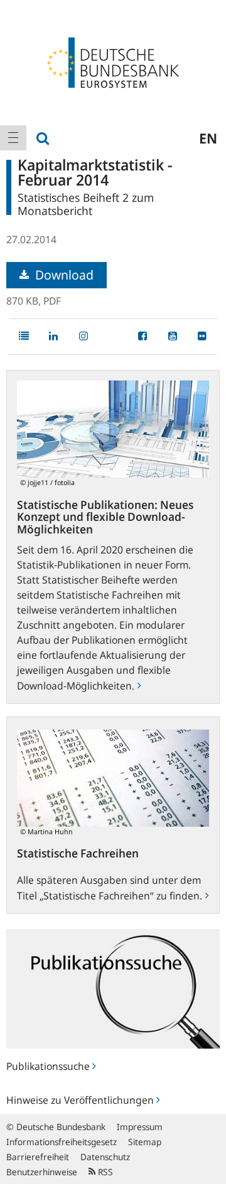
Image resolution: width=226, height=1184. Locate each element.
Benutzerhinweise (41, 1172)
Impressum (140, 1127)
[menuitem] (13, 137)
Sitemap (144, 1142)
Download (63, 274)
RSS (104, 1172)
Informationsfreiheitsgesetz (61, 1142)
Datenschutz (105, 1157)
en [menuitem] (208, 137)
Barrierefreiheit (37, 1157)
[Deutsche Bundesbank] (113, 61)
